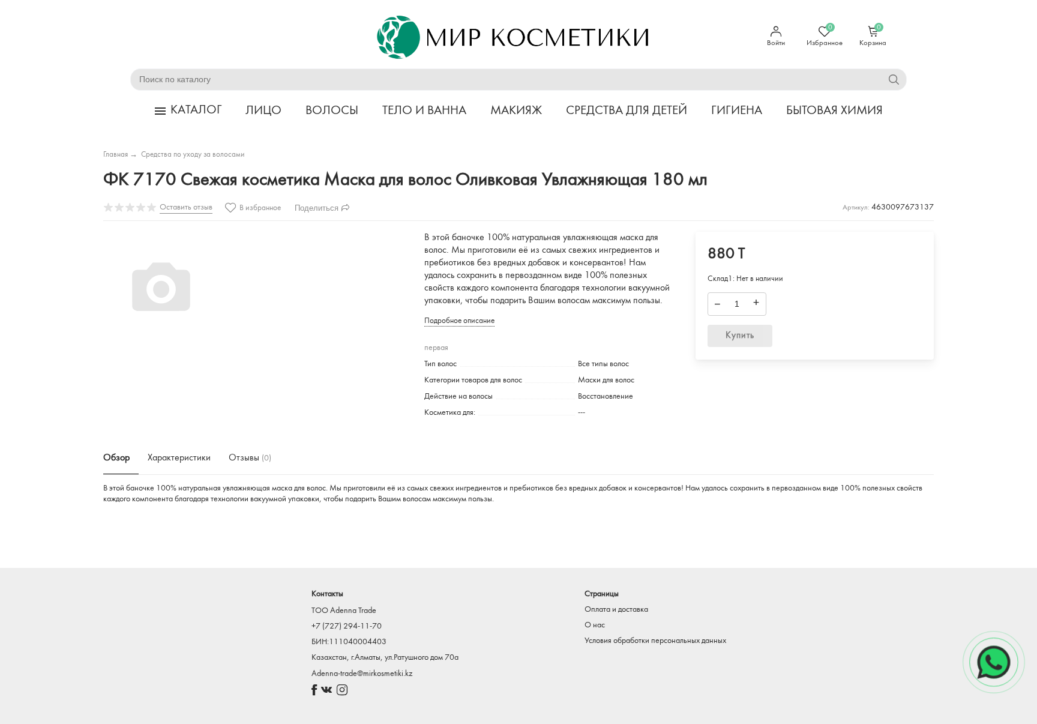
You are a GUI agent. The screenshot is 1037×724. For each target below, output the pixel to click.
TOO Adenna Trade (343, 611)
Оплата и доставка (616, 610)
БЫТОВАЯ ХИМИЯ (834, 110)
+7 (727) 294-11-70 (346, 626)
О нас (595, 625)
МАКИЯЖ (516, 110)
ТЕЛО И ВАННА (424, 110)
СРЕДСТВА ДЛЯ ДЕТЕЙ (626, 110)
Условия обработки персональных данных (655, 641)
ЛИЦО (263, 110)
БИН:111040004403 (348, 642)
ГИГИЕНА (736, 110)
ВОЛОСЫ (331, 110)
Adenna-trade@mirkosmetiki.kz (361, 674)
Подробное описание (459, 321)
